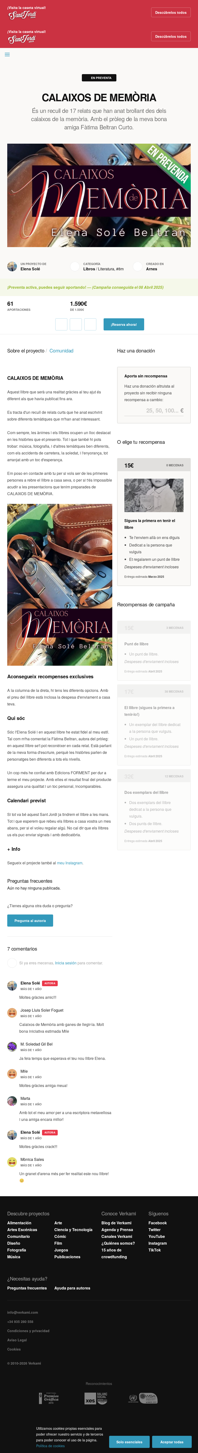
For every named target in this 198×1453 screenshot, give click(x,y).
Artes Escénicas (22, 1229)
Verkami (99, 55)
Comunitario (18, 1236)
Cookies (14, 1349)
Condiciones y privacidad (28, 1330)
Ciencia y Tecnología (73, 1229)
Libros (89, 269)
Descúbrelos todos (171, 12)
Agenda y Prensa (117, 1229)
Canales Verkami (116, 1236)
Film (58, 1243)
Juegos (61, 1250)
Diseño (13, 1243)
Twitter (154, 1229)
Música (13, 1256)
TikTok (154, 1250)
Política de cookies (50, 1445)
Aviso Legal (17, 1339)
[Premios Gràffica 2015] (52, 1398)
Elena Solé (30, 269)
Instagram (157, 1243)
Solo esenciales (129, 1441)
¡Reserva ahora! (124, 324)
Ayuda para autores (72, 1288)
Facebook (157, 1223)
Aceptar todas (172, 1441)
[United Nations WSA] (146, 1398)
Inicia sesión (66, 963)
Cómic (60, 1236)
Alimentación (19, 1223)
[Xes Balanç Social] (99, 1398)
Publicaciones (67, 1256)
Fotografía (16, 1250)
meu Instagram (69, 863)
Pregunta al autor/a (30, 920)
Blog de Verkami (116, 1223)
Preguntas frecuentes (27, 1288)
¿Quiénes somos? (118, 1243)
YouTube (156, 1236)
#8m (120, 269)
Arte (58, 1223)
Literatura (106, 269)
